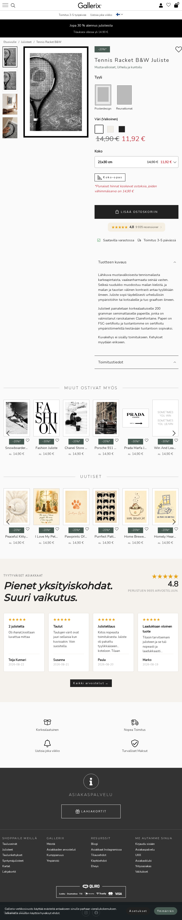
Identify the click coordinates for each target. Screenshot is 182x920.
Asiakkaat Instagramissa (106, 849)
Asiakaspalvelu (145, 849)
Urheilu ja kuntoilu (129, 67)
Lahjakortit (93, 811)
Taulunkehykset (12, 855)
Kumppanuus (55, 855)
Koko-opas (112, 177)
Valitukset (141, 872)
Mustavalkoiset (105, 67)
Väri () (106, 119)
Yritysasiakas (143, 866)
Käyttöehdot (99, 861)
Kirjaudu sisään (145, 844)
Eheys (95, 866)
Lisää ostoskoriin (139, 212)
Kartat (6, 866)
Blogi (94, 844)
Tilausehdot (98, 855)
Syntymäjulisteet (12, 861)
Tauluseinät (9, 844)
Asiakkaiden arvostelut (61, 849)
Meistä (51, 844)
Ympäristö (53, 861)
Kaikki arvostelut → (91, 683)
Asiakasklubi (143, 861)
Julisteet (7, 849)
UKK (138, 855)
